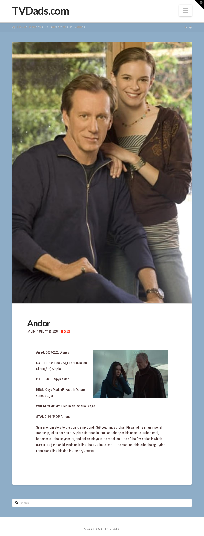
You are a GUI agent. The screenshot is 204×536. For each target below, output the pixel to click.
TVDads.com (40, 10)
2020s (67, 332)
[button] (185, 10)
